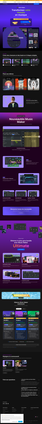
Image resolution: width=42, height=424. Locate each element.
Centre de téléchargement (5, 411)
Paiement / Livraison (31, 420)
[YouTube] (3, 403)
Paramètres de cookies (23, 420)
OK (20, 421)
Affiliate (3, 413)
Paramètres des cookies (14, 421)
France (37, 416)
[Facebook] (8, 403)
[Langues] (39, 2)
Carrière (22, 411)
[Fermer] (22, 414)
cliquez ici (15, 347)
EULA (27, 420)
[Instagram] (5, 403)
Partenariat (4, 412)
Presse (22, 412)
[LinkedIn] (6, 403)
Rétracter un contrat (35, 420)
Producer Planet (14, 411)
